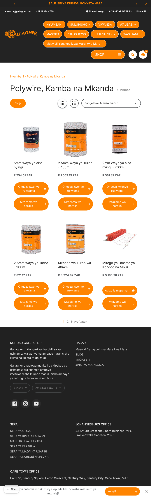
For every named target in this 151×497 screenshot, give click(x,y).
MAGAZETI (83, 359)
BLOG (79, 354)
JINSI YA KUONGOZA (90, 365)
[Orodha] (74, 103)
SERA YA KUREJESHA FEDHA (29, 456)
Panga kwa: (92, 103)
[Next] (136, 4)
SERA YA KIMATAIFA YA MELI (29, 436)
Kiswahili (141, 11)
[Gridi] (62, 103)
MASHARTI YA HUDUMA (26, 441)
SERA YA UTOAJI (21, 431)
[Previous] (15, 4)
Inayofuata (78, 321)
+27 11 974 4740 (45, 11)
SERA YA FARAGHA (22, 446)
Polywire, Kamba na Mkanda (46, 76)
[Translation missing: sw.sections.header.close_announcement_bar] (146, 4)
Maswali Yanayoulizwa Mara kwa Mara (101, 349)
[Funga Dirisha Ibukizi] (147, 491)
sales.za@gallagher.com (18, 11)
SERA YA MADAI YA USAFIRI (28, 451)
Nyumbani (17, 76)
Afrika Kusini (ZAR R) (120, 11)
